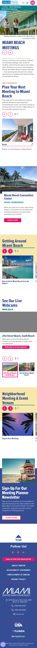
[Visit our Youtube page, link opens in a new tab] (23, 552)
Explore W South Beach (16, 347)
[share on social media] (10, 52)
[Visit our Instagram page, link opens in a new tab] (13, 552)
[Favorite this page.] (4, 52)
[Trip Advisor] (18, 636)
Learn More (11, 517)
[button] (32, 257)
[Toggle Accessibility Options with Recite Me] (27, 3)
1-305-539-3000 (20, 606)
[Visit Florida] (18, 631)
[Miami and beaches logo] (18, 592)
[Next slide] (10, 114)
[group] (10, 370)
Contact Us (20, 614)
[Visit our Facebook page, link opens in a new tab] (18, 552)
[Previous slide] (4, 114)
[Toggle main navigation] (32, 3)
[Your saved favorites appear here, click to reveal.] (23, 3)
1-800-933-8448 (20, 610)
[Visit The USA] (18, 625)
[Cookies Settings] (3, 644)
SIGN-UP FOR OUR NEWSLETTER (18, 559)
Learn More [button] (12, 220)
